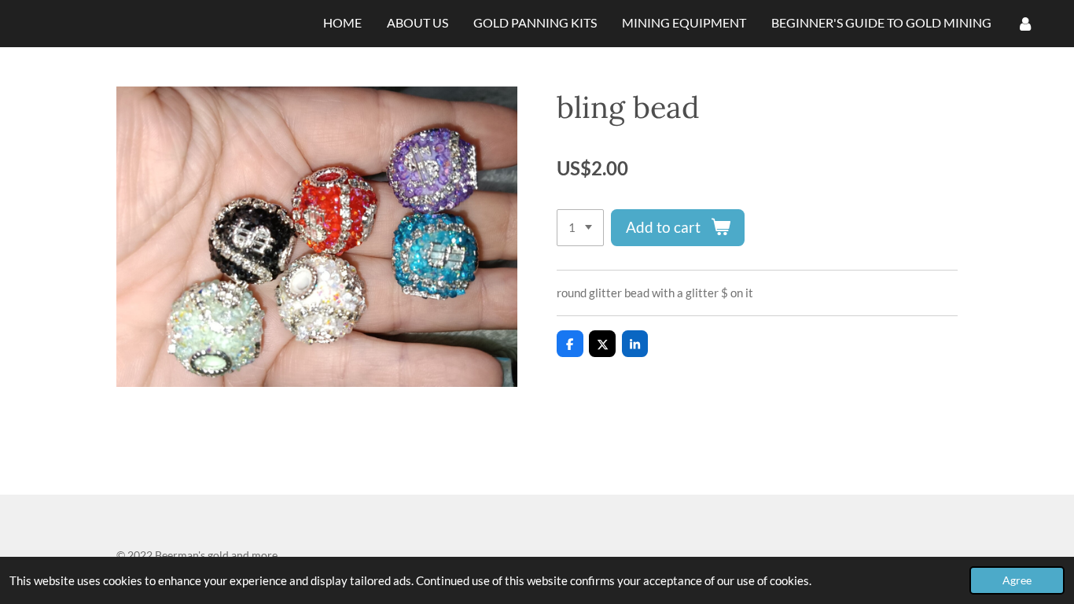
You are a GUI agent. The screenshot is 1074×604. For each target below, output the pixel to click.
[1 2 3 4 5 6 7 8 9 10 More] (580, 227)
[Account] (1025, 23)
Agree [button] (1017, 580)
